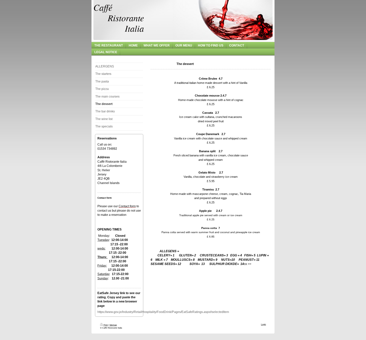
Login (263, 324)
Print (106, 325)
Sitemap (113, 325)
